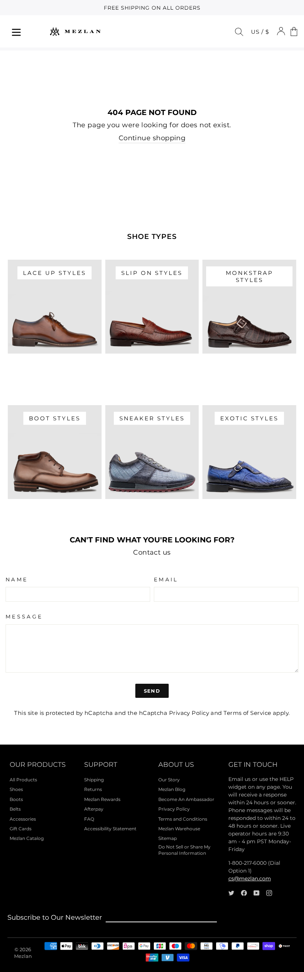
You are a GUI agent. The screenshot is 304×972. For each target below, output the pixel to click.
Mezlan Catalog (27, 838)
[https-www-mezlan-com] (75, 31)
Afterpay (93, 809)
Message (24, 616)
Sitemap (167, 838)
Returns (93, 789)
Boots (16, 799)
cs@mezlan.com (249, 878)
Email (166, 579)
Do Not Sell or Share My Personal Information (184, 850)
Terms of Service (247, 712)
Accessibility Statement (110, 828)
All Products (23, 779)
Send (152, 691)
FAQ (89, 819)
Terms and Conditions (182, 819)
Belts (15, 809)
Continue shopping (152, 138)
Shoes (16, 789)
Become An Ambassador (186, 799)
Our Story (169, 779)
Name (17, 579)
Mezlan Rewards (102, 799)
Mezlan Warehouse (179, 828)
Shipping (94, 779)
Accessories (23, 819)
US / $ (260, 31)
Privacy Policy (189, 712)
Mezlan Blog (171, 789)
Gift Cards (21, 828)
